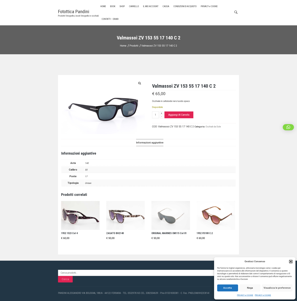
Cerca (65, 279)
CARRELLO (134, 6)
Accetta (227, 287)
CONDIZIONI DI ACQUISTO (185, 6)
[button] (290, 261)
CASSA (166, 6)
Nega (250, 287)
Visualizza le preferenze (277, 287)
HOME (103, 6)
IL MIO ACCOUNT (150, 6)
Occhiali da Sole (213, 126)
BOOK (112, 6)
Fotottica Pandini (73, 11)
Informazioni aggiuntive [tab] (149, 142)
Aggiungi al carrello (178, 114)
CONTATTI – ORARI (110, 19)
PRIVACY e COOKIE (245, 295)
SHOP (122, 6)
